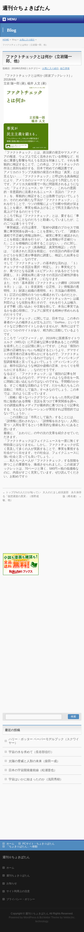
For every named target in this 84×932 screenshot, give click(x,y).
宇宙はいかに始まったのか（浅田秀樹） (36, 779)
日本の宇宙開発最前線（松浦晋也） (33, 770)
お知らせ (11, 883)
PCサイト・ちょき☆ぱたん (38, 843)
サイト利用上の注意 (18, 891)
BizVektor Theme (49, 917)
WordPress (29, 917)
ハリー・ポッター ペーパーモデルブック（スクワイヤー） (44, 741)
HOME (6, 39)
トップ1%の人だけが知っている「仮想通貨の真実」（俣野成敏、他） (22, 496)
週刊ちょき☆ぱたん (18, 875)
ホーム (10, 843)
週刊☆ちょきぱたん (26, 8)
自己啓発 (65, 68)
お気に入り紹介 (27, 39)
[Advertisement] (24, 597)
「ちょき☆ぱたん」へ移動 (21, 846)
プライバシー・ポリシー (20, 899)
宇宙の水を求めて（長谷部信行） (31, 752)
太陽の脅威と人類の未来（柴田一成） (34, 761)
